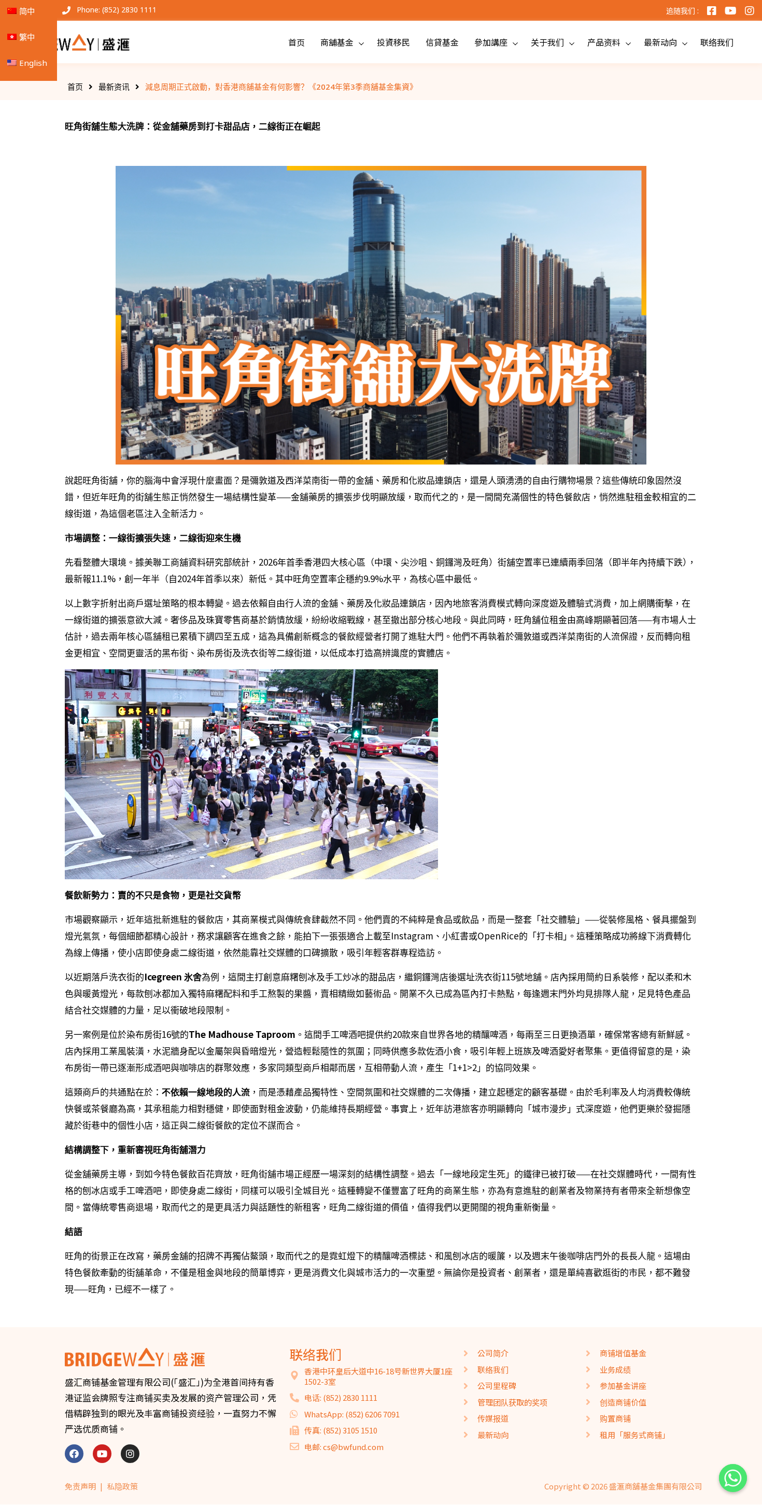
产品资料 (603, 42)
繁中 (27, 37)
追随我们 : (682, 11)
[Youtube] (102, 1453)
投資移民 (393, 42)
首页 (296, 42)
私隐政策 (122, 1486)
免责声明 (80, 1486)
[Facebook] (74, 1453)
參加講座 (490, 42)
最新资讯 (114, 86)
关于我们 (547, 42)
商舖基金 (337, 42)
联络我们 (716, 42)
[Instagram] (130, 1453)
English (33, 63)
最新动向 (660, 42)
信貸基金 (442, 42)
